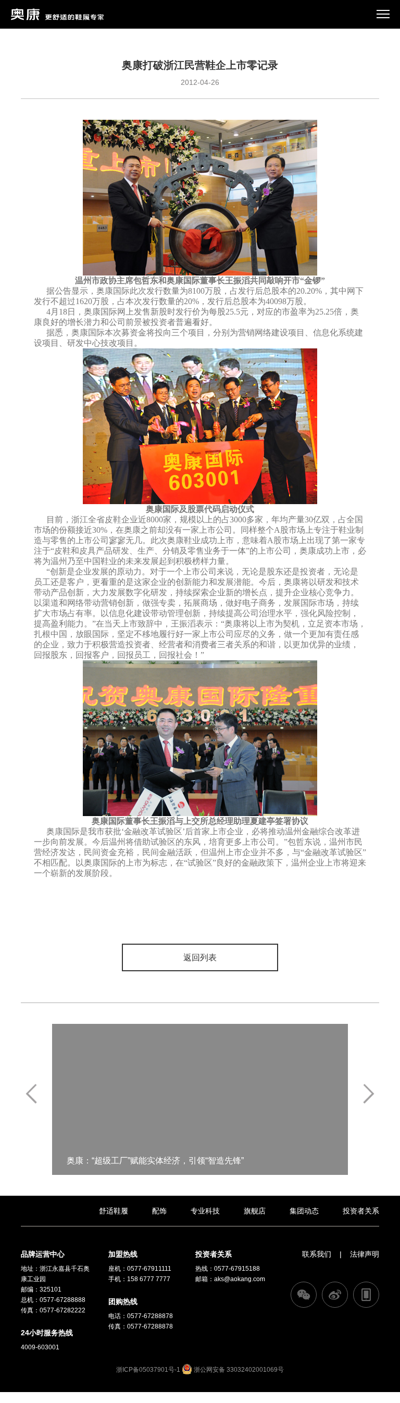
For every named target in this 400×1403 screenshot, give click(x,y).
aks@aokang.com (239, 1279)
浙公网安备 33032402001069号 (238, 1369)
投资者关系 (361, 1211)
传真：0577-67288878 (140, 1326)
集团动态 (304, 1211)
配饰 (159, 1211)
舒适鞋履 (113, 1211)
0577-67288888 (62, 1300)
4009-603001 (40, 1347)
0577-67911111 (149, 1268)
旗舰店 (255, 1211)
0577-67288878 (150, 1316)
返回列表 (200, 957)
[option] (200, 1099)
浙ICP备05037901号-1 (148, 1369)
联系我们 (316, 1254)
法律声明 (364, 1254)
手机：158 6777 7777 (139, 1279)
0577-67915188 (237, 1268)
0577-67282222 (62, 1310)
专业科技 (205, 1211)
